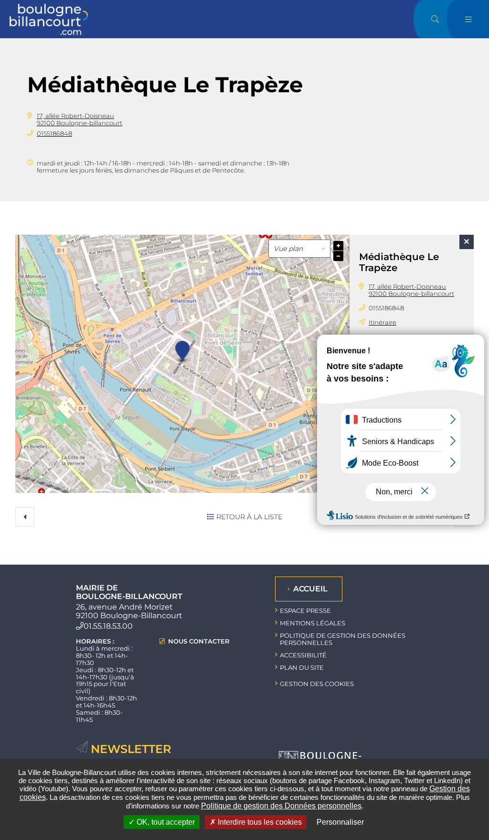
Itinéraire (382, 322)
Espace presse (305, 610)
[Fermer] (466, 242)
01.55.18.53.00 (108, 626)
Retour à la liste (249, 517)
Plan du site (302, 667)
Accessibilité (303, 655)
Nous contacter (199, 641)
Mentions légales (312, 623)
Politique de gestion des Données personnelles (281, 806)
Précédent (24, 516)
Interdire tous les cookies (259, 822)
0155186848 (54, 133)
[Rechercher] (435, 19)
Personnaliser (340, 822)
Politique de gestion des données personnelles (342, 639)
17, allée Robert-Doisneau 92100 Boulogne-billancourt (79, 119)
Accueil (310, 588)
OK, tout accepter (165, 822)
